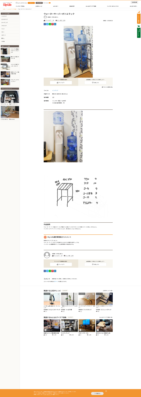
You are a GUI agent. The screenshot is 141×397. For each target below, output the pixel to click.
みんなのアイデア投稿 (11, 9)
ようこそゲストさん (22, 2)
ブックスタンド (85, 309)
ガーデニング (4, 22)
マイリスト (45, 2)
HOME (4, 9)
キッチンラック (65, 333)
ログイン (56, 281)
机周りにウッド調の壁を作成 (51, 333)
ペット (3, 29)
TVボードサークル (83, 333)
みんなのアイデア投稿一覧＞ (106, 317)
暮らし (3, 38)
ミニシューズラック (103, 309)
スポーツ (3, 35)
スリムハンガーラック (52, 309)
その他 (3, 41)
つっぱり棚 (66, 309)
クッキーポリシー (47, 394)
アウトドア (4, 25)
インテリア (4, 16)
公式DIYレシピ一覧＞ (108, 290)
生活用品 (134, 2)
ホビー (3, 32)
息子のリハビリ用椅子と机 (103, 333)
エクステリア (4, 19)
